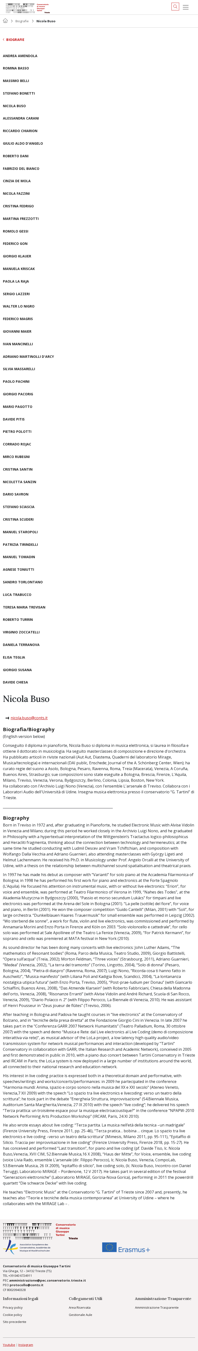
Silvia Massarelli (19, 369)
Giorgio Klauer (17, 256)
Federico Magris (18, 319)
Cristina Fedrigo (18, 206)
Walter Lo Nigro (19, 306)
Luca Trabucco (17, 595)
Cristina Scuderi (18, 520)
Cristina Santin (18, 469)
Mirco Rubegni (16, 457)
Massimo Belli (16, 81)
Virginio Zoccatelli (21, 632)
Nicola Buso (14, 106)
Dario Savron (15, 494)
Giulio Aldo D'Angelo (23, 144)
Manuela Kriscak (19, 269)
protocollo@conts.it (26, 1285)
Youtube (9, 1345)
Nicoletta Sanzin (19, 482)
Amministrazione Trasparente (157, 1307)
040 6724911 (23, 1275)
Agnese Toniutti (18, 570)
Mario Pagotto (17, 407)
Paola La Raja (16, 281)
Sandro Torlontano (23, 582)
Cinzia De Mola (17, 181)
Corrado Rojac (17, 444)
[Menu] (185, 7)
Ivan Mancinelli (18, 344)
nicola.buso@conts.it (29, 718)
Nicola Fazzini (16, 194)
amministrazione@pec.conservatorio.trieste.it (47, 1280)
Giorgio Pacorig (18, 394)
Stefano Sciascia (19, 507)
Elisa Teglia (14, 657)
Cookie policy (12, 1315)
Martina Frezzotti (21, 219)
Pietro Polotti (17, 432)
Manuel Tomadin (19, 557)
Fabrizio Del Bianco (21, 169)
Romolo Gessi (15, 231)
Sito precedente (14, 1322)
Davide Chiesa (15, 682)
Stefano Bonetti (19, 93)
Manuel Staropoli (20, 532)
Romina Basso (16, 68)
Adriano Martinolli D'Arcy (28, 357)
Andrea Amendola (20, 56)
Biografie (22, 21)
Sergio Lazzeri (16, 294)
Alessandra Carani (21, 118)
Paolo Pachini (16, 382)
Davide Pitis (14, 419)
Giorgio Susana (17, 670)
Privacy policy (13, 1307)
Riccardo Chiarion (20, 131)
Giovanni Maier (17, 332)
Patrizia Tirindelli (20, 545)
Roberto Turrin (18, 620)
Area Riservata (80, 1307)
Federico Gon (15, 244)
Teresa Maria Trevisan (24, 607)
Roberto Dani (15, 156)
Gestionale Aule (80, 1315)
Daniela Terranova (21, 645)
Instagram (25, 1345)
